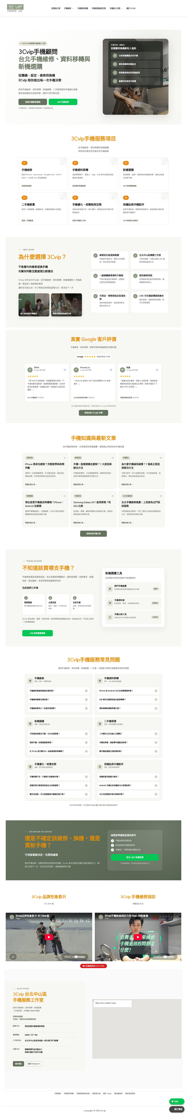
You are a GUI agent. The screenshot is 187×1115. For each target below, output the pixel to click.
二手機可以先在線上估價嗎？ (111, 733)
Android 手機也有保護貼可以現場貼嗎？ (115, 785)
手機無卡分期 (115, 8)
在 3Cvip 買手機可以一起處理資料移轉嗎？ (47, 751)
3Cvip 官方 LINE (96, 805)
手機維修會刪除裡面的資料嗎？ (42, 690)
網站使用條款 (130, 1094)
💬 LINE (174, 1101)
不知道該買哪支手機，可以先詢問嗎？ (45, 733)
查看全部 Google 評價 (93, 412)
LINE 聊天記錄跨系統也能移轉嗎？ (112, 699)
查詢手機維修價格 (32, 102)
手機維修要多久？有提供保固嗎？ (43, 708)
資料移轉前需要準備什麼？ (110, 708)
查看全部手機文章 (93, 533)
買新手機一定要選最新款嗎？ (41, 742)
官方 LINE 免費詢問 (134, 857)
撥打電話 (18, 1064)
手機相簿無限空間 (99, 8)
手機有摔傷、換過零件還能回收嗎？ (113, 742)
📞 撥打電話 (176, 1109)
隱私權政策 (118, 1094)
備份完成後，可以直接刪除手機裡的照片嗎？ (47, 794)
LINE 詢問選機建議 (37, 633)
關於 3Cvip (131, 8)
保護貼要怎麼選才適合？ (109, 776)
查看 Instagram (34, 1064)
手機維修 (67, 8)
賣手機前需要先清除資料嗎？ (111, 751)
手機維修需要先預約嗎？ (39, 699)
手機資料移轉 (82, 8)
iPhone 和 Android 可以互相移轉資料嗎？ (116, 690)
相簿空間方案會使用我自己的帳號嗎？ (45, 785)
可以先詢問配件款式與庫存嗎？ (111, 794)
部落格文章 (55, 8)
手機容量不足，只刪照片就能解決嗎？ (45, 776)
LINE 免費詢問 (63, 102)
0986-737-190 (31, 1035)
